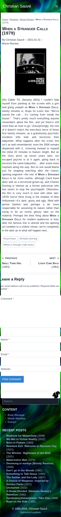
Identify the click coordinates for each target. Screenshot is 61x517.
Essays (12, 421)
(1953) (12, 262)
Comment (7, 298)
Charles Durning (28, 238)
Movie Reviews (16, 418)
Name (5, 339)
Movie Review (10, 43)
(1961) (48, 262)
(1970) (20, 459)
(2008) (25, 435)
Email (5, 354)
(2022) (25, 439)
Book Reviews (16, 415)
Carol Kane (9, 238)
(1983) (19, 442)
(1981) (24, 470)
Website (5, 369)
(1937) (26, 477)
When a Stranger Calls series (18, 245)
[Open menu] (57, 6)
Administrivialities (30, 512)
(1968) (32, 498)
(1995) (25, 473)
